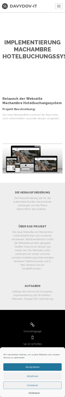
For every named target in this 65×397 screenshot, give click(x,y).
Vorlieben (32, 385)
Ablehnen (32, 376)
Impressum (34, 393)
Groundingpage (33, 331)
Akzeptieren (33, 367)
